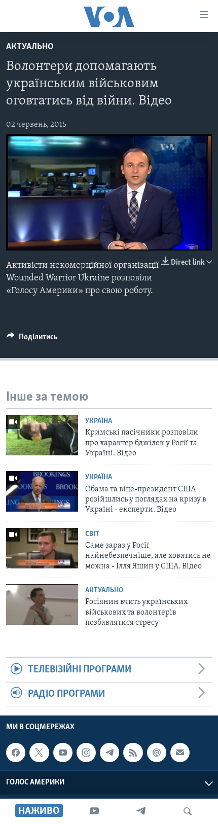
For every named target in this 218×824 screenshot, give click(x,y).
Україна (98, 421)
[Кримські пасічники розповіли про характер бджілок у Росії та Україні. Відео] (42, 435)
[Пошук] (187, 811)
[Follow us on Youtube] (62, 752)
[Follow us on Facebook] (15, 752)
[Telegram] (141, 811)
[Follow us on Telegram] (109, 752)
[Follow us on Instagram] (86, 752)
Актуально (30, 47)
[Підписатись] (180, 752)
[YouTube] (94, 811)
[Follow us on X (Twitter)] (39, 752)
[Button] (32, 339)
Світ (92, 534)
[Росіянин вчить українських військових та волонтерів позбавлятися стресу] (42, 604)
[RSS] (132, 752)
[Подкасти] (156, 752)
